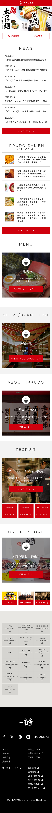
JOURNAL (42, 737)
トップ (5, 749)
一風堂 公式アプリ (36, 753)
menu (4, 3)
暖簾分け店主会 (35, 757)
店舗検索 (6, 761)
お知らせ (6, 753)
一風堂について (35, 749)
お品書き (6, 757)
